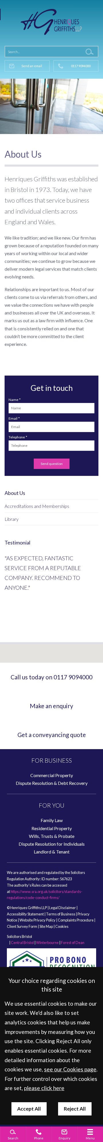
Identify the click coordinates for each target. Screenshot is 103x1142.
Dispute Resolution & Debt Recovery (52, 783)
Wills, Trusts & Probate (51, 836)
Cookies (61, 926)
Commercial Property (51, 775)
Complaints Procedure (76, 920)
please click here (44, 1088)
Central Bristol (22, 942)
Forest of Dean (72, 942)
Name (13, 399)
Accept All (29, 1109)
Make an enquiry (51, 705)
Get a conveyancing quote (51, 734)
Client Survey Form (22, 926)
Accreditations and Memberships (37, 506)
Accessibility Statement (25, 914)
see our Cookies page (70, 1069)
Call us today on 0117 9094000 (51, 677)
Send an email (31, 66)
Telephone (17, 437)
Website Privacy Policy (37, 920)
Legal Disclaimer (62, 907)
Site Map (46, 926)
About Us (15, 493)
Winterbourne (47, 942)
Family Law (52, 820)
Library (12, 519)
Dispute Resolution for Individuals (52, 844)
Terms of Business (60, 914)
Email (13, 418)
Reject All (75, 1109)
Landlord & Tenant (52, 851)
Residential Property (51, 828)
